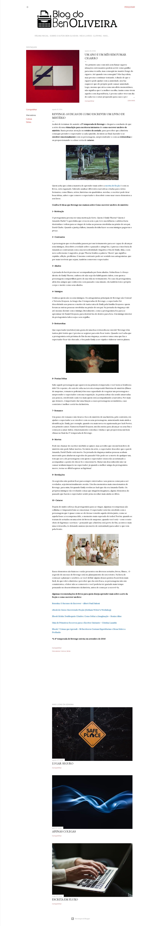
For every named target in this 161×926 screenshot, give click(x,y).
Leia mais (131, 100)
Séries (28, 122)
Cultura (29, 119)
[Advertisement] (80, 681)
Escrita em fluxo (65, 899)
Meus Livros (86, 36)
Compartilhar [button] (89, 101)
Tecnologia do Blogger (82, 919)
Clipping (97, 36)
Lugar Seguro (62, 763)
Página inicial (42, 36)
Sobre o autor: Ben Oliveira (64, 36)
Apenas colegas (64, 831)
